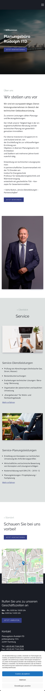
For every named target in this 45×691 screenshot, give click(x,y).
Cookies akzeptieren (22, 674)
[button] (42, 4)
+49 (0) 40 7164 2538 (15, 646)
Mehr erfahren (8, 402)
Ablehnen (22, 680)
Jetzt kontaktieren (15, 49)
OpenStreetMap (38, 583)
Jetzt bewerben (14, 200)
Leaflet (29, 583)
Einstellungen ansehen (23, 686)
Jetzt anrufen (11, 620)
